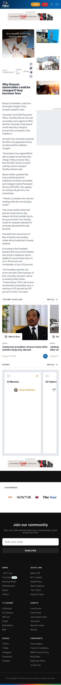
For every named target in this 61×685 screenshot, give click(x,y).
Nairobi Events (37, 625)
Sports (5, 590)
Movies (33, 629)
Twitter (5, 648)
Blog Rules (35, 656)
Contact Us (35, 665)
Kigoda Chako (37, 594)
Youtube (6, 661)
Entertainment (8, 586)
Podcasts (9, 577)
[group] (9, 497)
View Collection (27, 390)
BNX (4, 629)
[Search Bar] (52, 4)
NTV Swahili (36, 577)
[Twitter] (31, 68)
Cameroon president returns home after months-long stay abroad (25, 348)
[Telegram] (31, 72)
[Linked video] (47, 36)
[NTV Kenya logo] (5, 4)
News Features (37, 586)
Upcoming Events (38, 617)
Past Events (35, 612)
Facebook (7, 656)
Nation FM (35, 573)
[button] (56, 4)
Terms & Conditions (39, 648)
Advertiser (35, 621)
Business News (9, 581)
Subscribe (30, 550)
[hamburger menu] (57, 4)
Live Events (35, 608)
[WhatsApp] (31, 76)
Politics (5, 594)
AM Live (6, 617)
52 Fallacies (52, 381)
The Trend (35, 590)
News (26, 71)
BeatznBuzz (7, 625)
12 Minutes (13, 381)
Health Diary (36, 581)
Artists (5, 621)
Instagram (6, 652)
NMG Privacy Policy (39, 652)
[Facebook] (31, 64)
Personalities (36, 644)
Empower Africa (37, 661)
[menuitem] (44, 625)
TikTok (5, 644)
